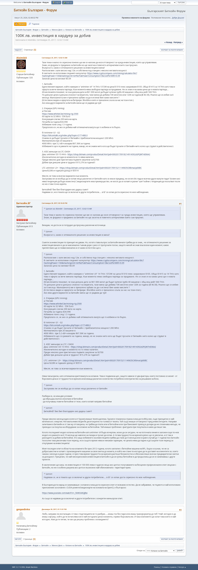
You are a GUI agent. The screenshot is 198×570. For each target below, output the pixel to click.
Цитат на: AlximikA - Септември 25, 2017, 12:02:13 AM (69, 209)
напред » (178, 42)
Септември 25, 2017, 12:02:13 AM (54, 58)
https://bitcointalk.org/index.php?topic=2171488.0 (65, 135)
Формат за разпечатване (172, 50)
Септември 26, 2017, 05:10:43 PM (54, 203)
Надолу (18, 50)
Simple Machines (32, 567)
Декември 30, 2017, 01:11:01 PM (54, 509)
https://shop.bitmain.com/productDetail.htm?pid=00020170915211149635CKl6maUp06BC (101, 168)
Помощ (157, 567)
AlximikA (21, 57)
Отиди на (141, 550)
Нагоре (18, 539)
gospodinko (23, 509)
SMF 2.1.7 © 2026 (18, 567)
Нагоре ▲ (182, 567)
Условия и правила (169, 567)
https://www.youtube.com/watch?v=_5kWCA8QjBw (64, 493)
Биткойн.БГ (23, 203)
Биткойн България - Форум (35, 10)
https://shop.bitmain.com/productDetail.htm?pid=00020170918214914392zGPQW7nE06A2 (109, 154)
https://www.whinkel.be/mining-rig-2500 (60, 114)
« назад (168, 42)
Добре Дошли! (178, 18)
